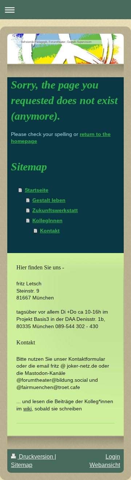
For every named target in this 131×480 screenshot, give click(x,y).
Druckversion (36, 457)
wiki (27, 408)
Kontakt (50, 230)
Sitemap (21, 465)
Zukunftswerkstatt (55, 210)
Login (113, 457)
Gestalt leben (49, 200)
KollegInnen (47, 220)
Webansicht (105, 465)
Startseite (36, 190)
